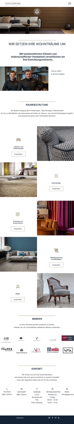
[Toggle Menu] (70, 3)
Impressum (20, 418)
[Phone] (59, 417)
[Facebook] (52, 417)
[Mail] (55, 417)
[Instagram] (49, 417)
